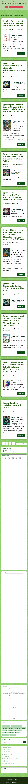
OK (6, 7)
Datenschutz (17, 779)
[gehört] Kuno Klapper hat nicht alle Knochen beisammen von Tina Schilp (13, 157)
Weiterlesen (21, 54)
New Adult (4, 730)
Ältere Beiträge (21, 444)
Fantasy (12, 726)
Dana (14, 29)
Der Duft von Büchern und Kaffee (10, 758)
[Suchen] (24, 742)
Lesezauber (5, 761)
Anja (13, 115)
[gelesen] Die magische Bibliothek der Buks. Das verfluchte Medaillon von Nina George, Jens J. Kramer (13, 234)
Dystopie (4, 726)
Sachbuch (17, 732)
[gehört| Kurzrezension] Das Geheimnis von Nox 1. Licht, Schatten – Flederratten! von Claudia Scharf (13, 367)
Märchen (23, 728)
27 (13, 443)
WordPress (20, 782)
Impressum (9, 779)
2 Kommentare (6, 205)
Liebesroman (17, 728)
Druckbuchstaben (6, 749)
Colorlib (11, 782)
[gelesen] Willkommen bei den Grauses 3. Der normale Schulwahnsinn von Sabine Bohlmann (14, 108)
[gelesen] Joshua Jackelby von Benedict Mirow (13, 405)
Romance (4, 732)
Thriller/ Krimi (13, 734)
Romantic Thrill (11, 732)
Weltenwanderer (6, 751)
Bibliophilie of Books (7, 754)
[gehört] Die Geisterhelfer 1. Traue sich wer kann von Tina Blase (13, 287)
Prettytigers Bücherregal (8, 760)
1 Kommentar (6, 376)
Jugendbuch (4, 728)
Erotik (8, 726)
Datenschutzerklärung (16, 7)
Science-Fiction (5, 734)
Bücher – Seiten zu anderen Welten (11, 753)
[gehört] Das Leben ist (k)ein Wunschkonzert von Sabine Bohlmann (13, 23)
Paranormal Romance (12, 730)
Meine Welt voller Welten (8, 763)
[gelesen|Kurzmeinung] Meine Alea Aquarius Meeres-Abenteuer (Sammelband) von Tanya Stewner (13, 320)
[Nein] (26, 5)
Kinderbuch (11, 728)
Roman (19, 730)
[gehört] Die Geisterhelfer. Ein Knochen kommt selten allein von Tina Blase (13, 196)
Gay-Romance (19, 726)
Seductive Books (6, 756)
